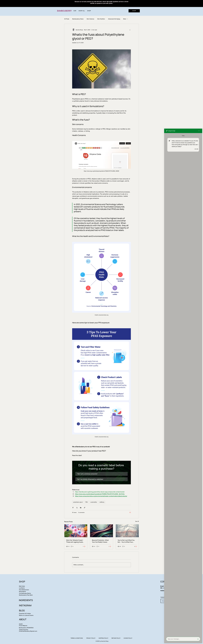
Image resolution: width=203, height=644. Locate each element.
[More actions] (130, 30)
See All (137, 521)
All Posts (66, 19)
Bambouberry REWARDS (26, 627)
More (124, 19)
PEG (86, 502)
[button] (89, 11)
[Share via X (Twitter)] (77, 507)
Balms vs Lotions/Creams (26, 615)
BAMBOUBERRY (64, 10)
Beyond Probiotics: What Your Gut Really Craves (100, 541)
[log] (183, 384)
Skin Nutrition (101, 19)
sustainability (93, 502)
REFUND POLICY (115, 638)
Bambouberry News (77, 19)
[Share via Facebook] (73, 507)
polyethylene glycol (78, 502)
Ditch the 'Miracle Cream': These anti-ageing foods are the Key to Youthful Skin (75, 541)
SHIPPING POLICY (103, 638)
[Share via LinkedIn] (80, 507)
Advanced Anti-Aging (114, 19)
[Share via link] (84, 507)
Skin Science (90, 19)
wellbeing (102, 502)
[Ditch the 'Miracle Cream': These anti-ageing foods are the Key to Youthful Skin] (75, 530)
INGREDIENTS (26, 600)
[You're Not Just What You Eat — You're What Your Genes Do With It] (127, 530)
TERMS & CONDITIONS (77, 638)
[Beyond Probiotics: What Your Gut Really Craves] (101, 530)
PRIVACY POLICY (90, 638)
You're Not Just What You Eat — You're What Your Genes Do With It (126, 541)
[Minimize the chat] (199, 131)
